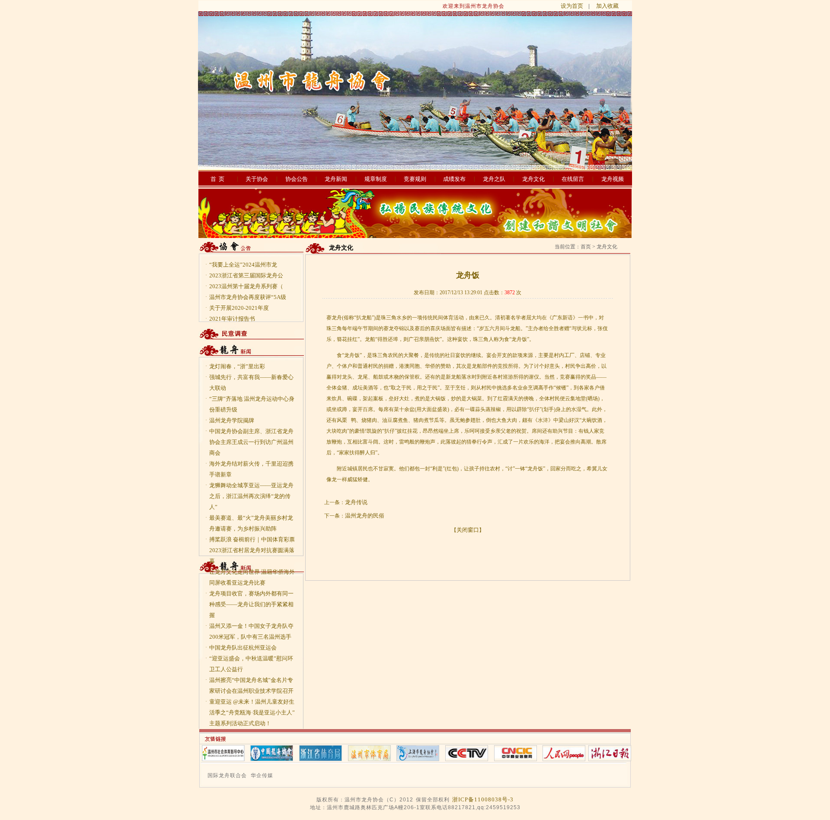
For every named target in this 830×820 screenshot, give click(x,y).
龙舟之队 (494, 179)
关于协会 (257, 179)
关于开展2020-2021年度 (239, 308)
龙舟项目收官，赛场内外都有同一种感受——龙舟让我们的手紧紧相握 (251, 604)
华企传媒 (262, 775)
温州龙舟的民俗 (364, 515)
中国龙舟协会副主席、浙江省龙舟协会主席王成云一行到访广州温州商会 (251, 442)
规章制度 (375, 179)
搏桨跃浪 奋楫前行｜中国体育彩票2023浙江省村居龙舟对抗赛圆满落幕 (252, 550)
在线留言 (573, 179)
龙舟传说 (356, 502)
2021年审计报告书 (232, 318)
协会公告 (296, 179)
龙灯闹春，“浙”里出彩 (237, 366)
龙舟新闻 (336, 179)
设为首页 (572, 6)
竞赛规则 (415, 179)
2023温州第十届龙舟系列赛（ (246, 286)
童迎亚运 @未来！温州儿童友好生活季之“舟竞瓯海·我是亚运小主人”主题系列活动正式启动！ (252, 712)
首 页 (217, 179)
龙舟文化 (533, 179)
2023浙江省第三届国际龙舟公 (246, 275)
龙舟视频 (612, 179)
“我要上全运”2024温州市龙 (243, 264)
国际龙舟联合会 (227, 775)
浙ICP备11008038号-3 (483, 799)
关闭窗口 (467, 530)
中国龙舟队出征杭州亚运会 (243, 647)
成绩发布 (454, 179)
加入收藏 (607, 6)
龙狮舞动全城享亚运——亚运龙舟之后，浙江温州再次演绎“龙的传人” (251, 496)
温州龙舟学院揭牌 (231, 420)
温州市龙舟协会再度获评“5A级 (247, 297)
